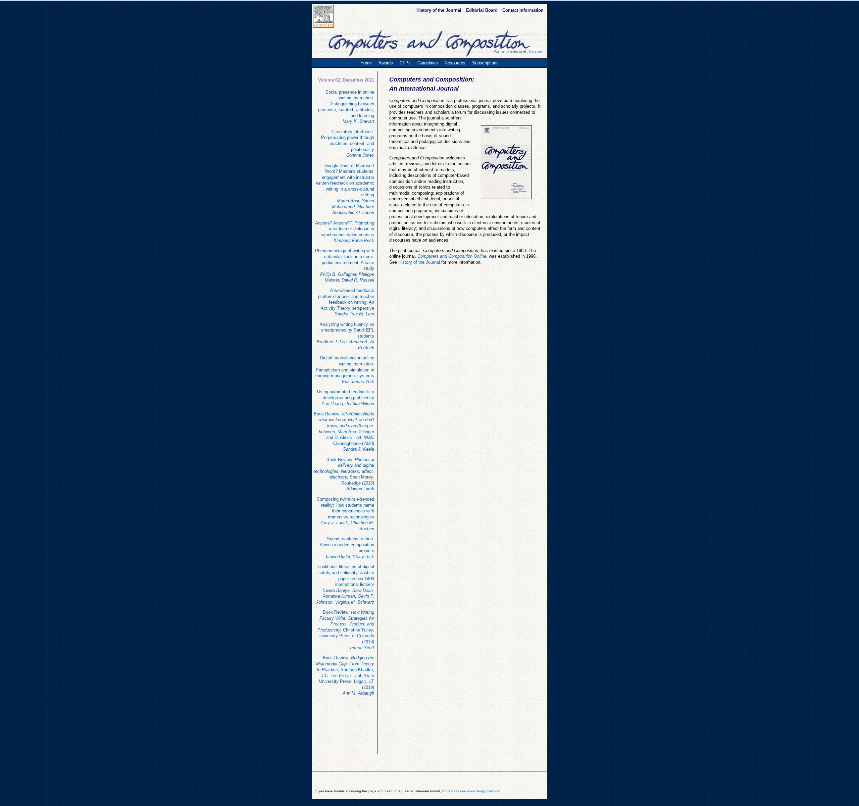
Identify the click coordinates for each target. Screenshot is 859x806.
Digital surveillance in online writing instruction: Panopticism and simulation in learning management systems (344, 369)
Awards (385, 62)
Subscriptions (485, 62)
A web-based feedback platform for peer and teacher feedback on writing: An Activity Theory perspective (346, 302)
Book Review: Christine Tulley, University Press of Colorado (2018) (345, 630)
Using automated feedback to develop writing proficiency (345, 397)
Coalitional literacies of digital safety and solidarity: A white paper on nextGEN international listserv (345, 584)
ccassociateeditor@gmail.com (477, 791)
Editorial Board (482, 10)
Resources (455, 62)
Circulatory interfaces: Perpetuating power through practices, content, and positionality (347, 143)
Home (366, 62)
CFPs (405, 62)
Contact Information (523, 10)
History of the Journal (439, 10)
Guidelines (427, 62)
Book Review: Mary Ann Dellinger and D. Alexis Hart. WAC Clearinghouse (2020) (344, 431)
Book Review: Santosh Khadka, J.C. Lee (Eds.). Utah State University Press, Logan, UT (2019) (345, 675)
